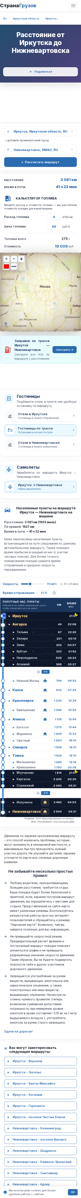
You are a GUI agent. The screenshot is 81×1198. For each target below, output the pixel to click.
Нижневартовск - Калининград (37, 1128)
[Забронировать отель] (45, 680)
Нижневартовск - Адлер (31, 1184)
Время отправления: (19, 593)
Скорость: (11, 584)
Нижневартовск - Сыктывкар (35, 1173)
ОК (73, 1192)
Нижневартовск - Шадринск (34, 1150)
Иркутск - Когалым (27, 1094)
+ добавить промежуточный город (27, 140)
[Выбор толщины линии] (14, 266)
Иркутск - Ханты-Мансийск (34, 1083)
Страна (18, 5)
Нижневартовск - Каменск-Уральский (42, 1162)
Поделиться (43, 71)
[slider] (30, 584)
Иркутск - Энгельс (27, 1072)
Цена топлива (15, 226)
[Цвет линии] (6, 266)
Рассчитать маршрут (42, 162)
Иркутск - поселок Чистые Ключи (39, 1117)
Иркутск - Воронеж (27, 1061)
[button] (40, 416)
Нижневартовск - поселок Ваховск (39, 1139)
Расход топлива (16, 217)
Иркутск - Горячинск (29, 1106)
